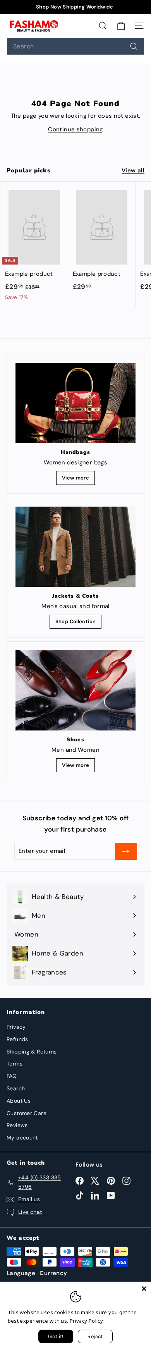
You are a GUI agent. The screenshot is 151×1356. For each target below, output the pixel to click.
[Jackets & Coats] (75, 546)
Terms (14, 1063)
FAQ (12, 1075)
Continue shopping (75, 129)
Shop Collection (75, 621)
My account (22, 1137)
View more (75, 477)
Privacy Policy (86, 1320)
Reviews (17, 1125)
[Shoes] (75, 690)
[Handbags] (75, 403)
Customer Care (26, 1113)
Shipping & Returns (32, 1051)
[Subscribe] (126, 851)
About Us (19, 1100)
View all (133, 170)
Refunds (17, 1039)
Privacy (16, 1026)
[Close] (144, 1288)
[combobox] (75, 46)
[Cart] (121, 25)
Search (16, 1088)
